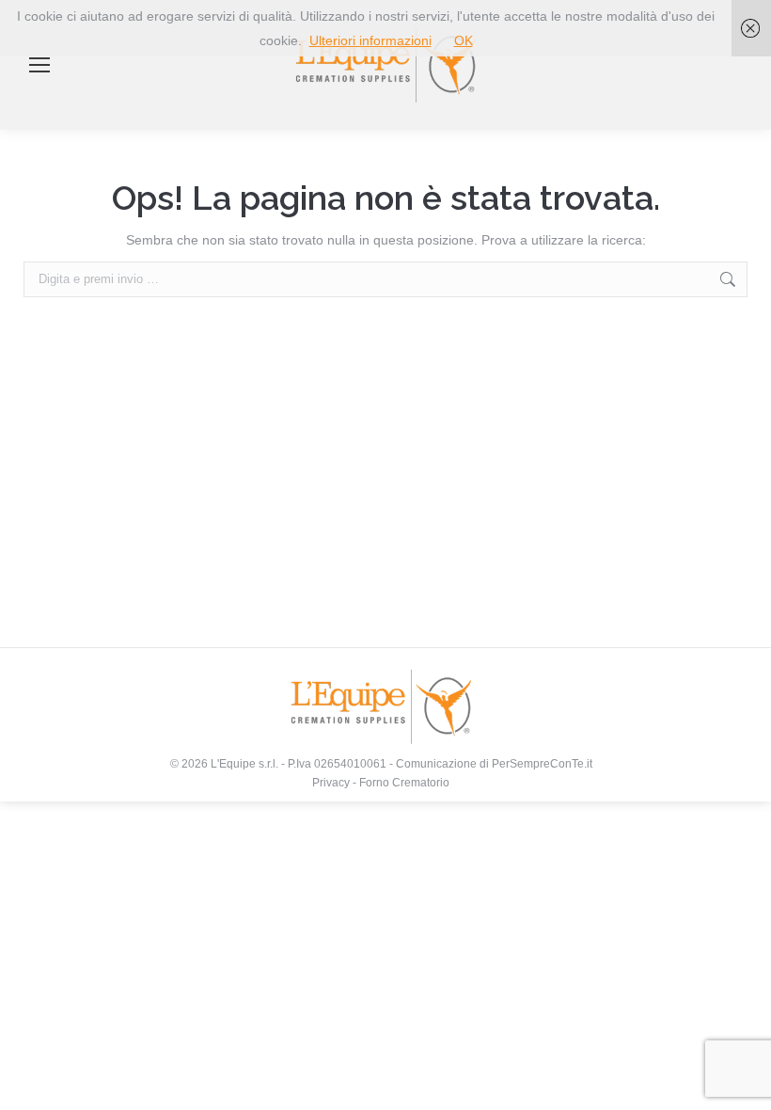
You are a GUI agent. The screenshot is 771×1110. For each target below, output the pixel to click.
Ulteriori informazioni (370, 40)
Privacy (331, 782)
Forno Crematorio (404, 782)
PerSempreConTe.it (542, 763)
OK (463, 40)
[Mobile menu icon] (39, 65)
